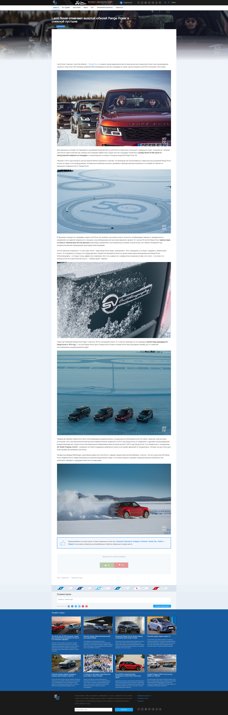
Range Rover (93, 64)
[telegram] (152, 2)
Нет (122, 565)
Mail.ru (76, 606)
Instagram (136, 541)
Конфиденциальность (144, 695)
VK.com (69, 606)
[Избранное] (169, 3)
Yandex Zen (152, 541)
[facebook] (138, 2)
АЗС (92, 7)
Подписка (124, 709)
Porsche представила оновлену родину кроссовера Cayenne (64, 675)
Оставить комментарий (162, 606)
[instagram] (142, 2)
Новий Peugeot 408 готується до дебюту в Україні (159, 675)
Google (86, 606)
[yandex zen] (156, 2)
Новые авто (119, 7)
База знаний (76, 7)
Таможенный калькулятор (105, 7)
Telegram (71, 544)
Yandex (83, 606)
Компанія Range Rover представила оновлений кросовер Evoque (129, 637)
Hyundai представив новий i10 (158, 636)
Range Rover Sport (77, 578)
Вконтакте (128, 541)
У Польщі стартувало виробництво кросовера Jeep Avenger (97, 675)
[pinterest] (149, 2)
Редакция (140, 701)
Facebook (119, 541)
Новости (56, 7)
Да (108, 565)
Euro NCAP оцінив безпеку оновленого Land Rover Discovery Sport (128, 676)
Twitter (160, 541)
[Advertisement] (114, 47)
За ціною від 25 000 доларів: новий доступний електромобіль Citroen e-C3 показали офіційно (66, 638)
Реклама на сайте (142, 698)
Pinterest (144, 541)
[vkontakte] (160, 2)
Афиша (86, 7)
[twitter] (145, 2)
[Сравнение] (165, 3)
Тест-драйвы (66, 7)
